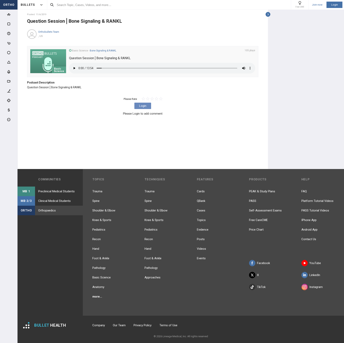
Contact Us (308, 239)
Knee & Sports (101, 220)
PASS (252, 201)
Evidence (202, 229)
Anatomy (98, 287)
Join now (317, 4)
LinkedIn (314, 275)
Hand (95, 249)
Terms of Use (168, 325)
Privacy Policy (142, 325)
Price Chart (256, 229)
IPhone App (309, 220)
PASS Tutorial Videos (315, 210)
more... (97, 296)
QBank (201, 201)
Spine (96, 201)
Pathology (99, 268)
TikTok (261, 287)
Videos (201, 249)
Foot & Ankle (100, 258)
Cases (201, 210)
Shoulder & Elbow (103, 210)
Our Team (119, 325)
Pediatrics (98, 229)
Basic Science (101, 277)
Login (334, 4)
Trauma (97, 191)
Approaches (152, 277)
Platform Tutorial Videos (317, 201)
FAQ (304, 191)
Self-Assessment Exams (265, 210)
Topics (201, 220)
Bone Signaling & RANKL (103, 50)
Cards (201, 191)
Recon (96, 239)
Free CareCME (258, 220)
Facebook (263, 263)
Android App (309, 229)
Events (201, 258)
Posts (201, 239)
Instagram (316, 287)
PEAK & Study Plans (262, 191)
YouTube (315, 263)
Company (98, 325)
